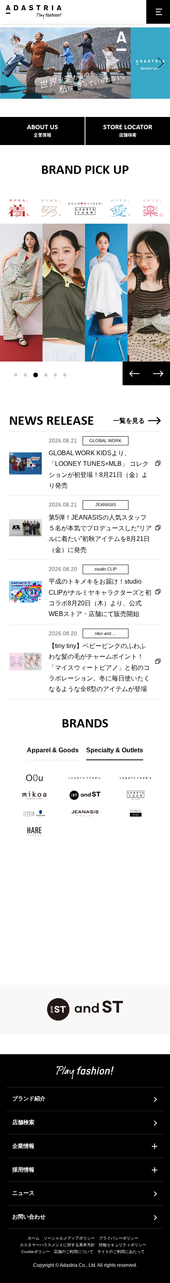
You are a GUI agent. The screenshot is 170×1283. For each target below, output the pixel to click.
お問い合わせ (28, 1216)
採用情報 (23, 1169)
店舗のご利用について (73, 1251)
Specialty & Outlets (114, 750)
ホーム (34, 1238)
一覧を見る (129, 420)
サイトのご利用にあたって (121, 1251)
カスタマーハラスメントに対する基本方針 (57, 1245)
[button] (9, 63)
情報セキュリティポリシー (122, 1245)
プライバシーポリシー (118, 1238)
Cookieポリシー (35, 1251)
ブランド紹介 (28, 1098)
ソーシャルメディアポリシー (69, 1238)
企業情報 (23, 1146)
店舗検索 (23, 1122)
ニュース (23, 1193)
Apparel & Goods (53, 750)
